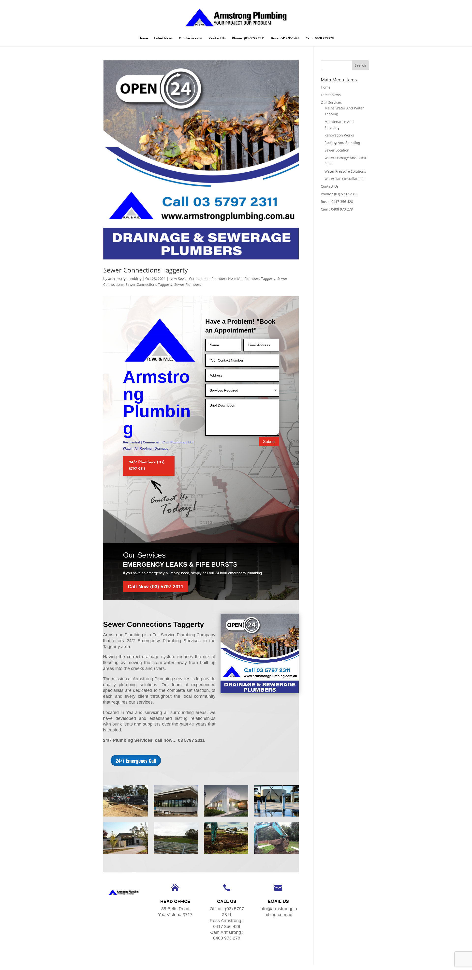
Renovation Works (339, 135)
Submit (269, 442)
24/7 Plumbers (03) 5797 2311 (147, 465)
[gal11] (176, 816)
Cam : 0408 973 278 (320, 38)
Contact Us (217, 38)
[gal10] (226, 816)
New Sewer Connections (189, 278)
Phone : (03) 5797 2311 (248, 38)
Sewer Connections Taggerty (145, 270)
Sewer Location (336, 150)
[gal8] (125, 853)
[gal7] (176, 853)
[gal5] (276, 853)
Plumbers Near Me (226, 278)
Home (143, 38)
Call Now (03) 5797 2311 (155, 586)
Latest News (163, 38)
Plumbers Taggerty (259, 278)
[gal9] (276, 816)
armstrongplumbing (124, 278)
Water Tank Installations (344, 178)
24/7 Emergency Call (136, 760)
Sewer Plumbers (187, 284)
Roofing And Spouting (342, 142)
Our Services (188, 38)
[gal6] (226, 853)
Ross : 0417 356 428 (285, 38)
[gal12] (125, 816)
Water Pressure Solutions (345, 171)
